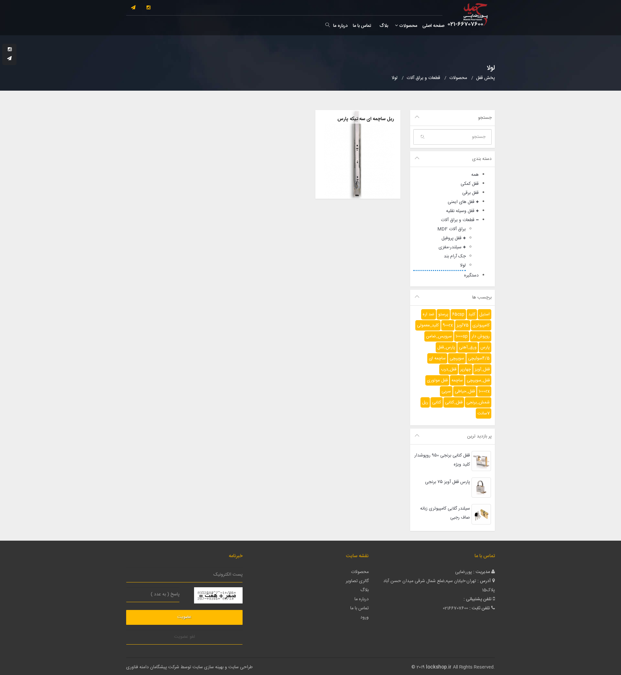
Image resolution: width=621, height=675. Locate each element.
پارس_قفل (446, 347)
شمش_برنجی (478, 402)
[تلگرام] (133, 8)
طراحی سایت (240, 667)
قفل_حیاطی (465, 391)
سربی (446, 391)
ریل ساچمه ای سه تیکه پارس (365, 119)
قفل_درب (448, 369)
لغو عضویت (184, 637)
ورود (364, 617)
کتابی (436, 402)
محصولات (407, 26)
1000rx (484, 391)
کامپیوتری (481, 325)
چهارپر (465, 369)
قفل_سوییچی (478, 380)
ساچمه (457, 380)
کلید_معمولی (428, 325)
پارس (485, 347)
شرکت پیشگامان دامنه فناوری (152, 667)
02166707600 (455, 608)
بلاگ (383, 26)
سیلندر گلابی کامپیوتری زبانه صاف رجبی (445, 513)
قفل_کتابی (454, 402)
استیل (484, 314)
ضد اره (428, 314)
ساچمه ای (437, 358)
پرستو (443, 314)
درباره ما (340, 26)
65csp (458, 314)
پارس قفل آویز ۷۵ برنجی (447, 482)
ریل (425, 402)
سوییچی (457, 358)
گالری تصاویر (357, 581)
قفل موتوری (437, 380)
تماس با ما (362, 26)
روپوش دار (481, 336)
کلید (471, 314)
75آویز (463, 325)
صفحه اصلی (433, 26)
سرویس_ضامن (439, 336)
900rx (448, 325)
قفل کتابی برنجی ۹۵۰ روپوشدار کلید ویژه (442, 460)
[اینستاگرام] (148, 8)
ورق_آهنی (467, 347)
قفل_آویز (482, 369)
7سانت (483, 413)
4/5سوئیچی (479, 358)
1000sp (462, 336)
